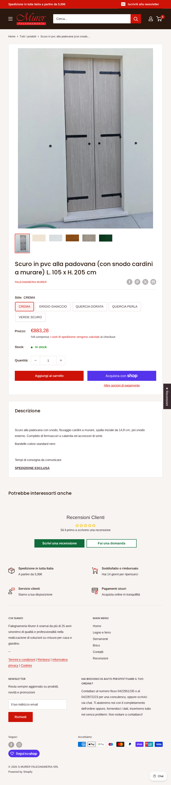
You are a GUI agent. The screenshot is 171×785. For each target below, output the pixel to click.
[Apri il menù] (10, 18)
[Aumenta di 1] (61, 360)
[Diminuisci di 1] (35, 360)
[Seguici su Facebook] (11, 745)
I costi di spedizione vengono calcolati (74, 336)
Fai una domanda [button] (111, 543)
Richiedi (20, 717)
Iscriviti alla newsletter (143, 4)
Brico (96, 645)
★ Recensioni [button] (167, 396)
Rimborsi (44, 659)
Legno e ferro (102, 632)
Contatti (98, 652)
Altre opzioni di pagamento (122, 385)
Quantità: (21, 360)
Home (11, 36)
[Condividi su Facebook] (129, 282)
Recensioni (100, 658)
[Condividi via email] (153, 282)
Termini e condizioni (21, 659)
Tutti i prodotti (28, 36)
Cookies (26, 665)
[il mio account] (151, 18)
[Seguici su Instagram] (19, 745)
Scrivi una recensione (59, 543)
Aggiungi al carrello (49, 375)
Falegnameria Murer (31, 282)
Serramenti (100, 639)
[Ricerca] (136, 18)
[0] (159, 18)
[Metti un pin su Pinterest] (137, 282)
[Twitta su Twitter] (145, 282)
